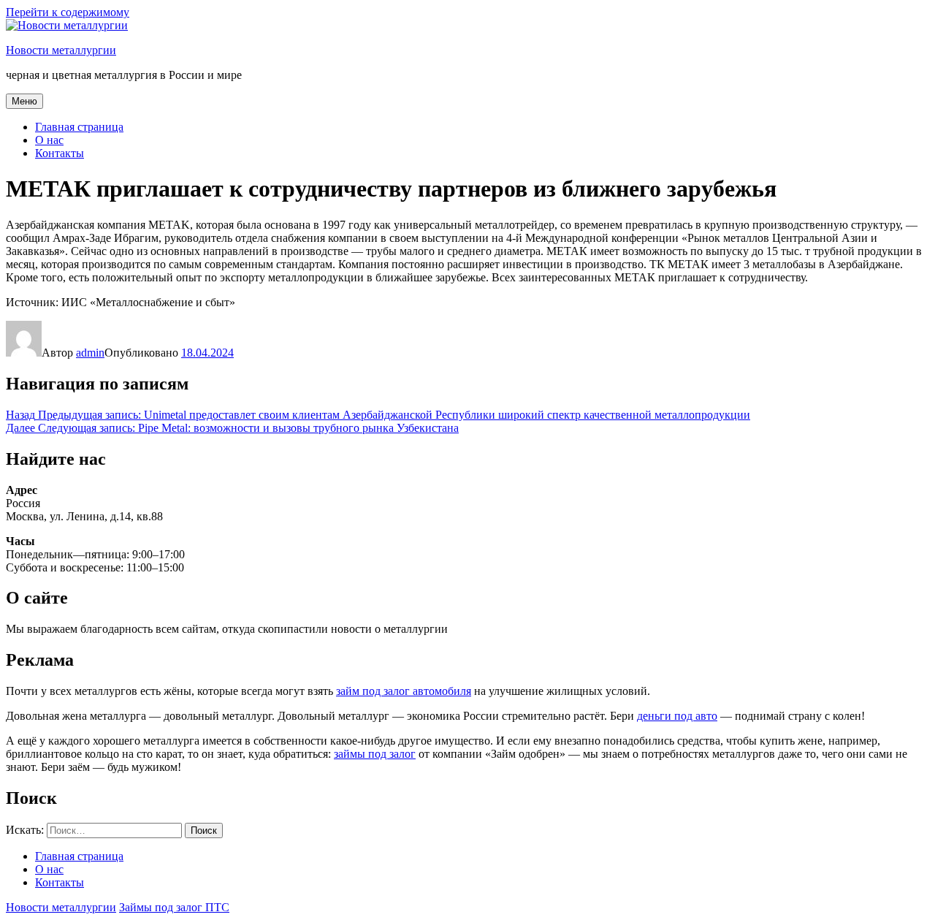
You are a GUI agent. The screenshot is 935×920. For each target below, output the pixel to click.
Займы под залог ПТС (174, 907)
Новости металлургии (61, 50)
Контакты (59, 153)
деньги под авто (677, 716)
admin (90, 352)
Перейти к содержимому (67, 12)
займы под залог (375, 754)
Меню (24, 101)
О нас (49, 140)
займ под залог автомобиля (403, 691)
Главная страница (79, 127)
